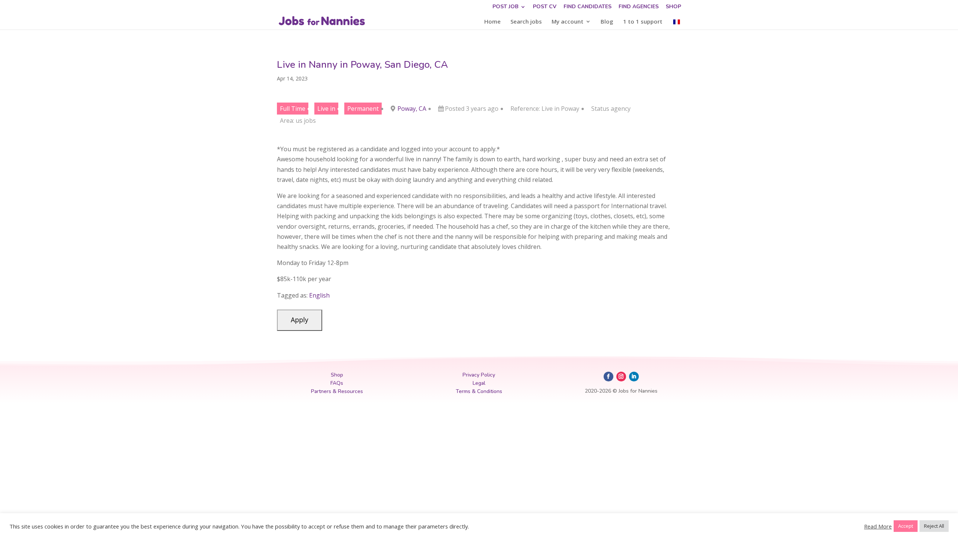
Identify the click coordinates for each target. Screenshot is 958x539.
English (319, 295)
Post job (505, 7)
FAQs (336, 383)
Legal (479, 383)
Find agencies (639, 7)
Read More (878, 526)
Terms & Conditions (479, 391)
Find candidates (587, 7)
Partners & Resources (337, 391)
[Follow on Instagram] (621, 376)
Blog (607, 22)
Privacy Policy (479, 374)
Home (492, 22)
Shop (673, 7)
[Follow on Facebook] (608, 376)
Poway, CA (411, 108)
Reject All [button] (934, 526)
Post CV (544, 7)
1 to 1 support (642, 22)
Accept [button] (905, 526)
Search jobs (526, 22)
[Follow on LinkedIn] (634, 376)
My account (567, 22)
